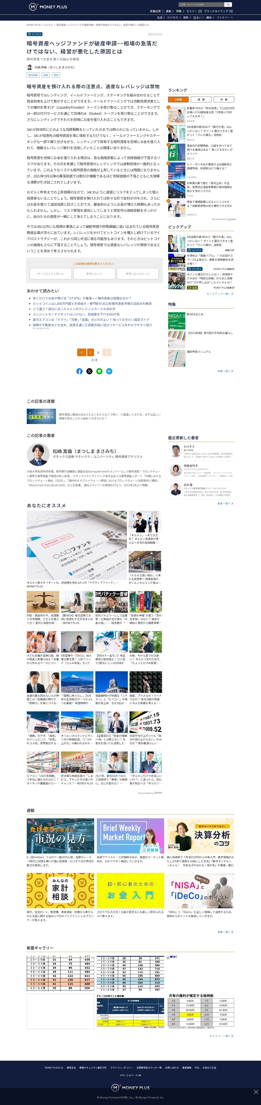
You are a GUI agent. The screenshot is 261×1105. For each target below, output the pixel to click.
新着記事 (155, 11)
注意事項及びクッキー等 (149, 1067)
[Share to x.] (89, 371)
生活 (159, 17)
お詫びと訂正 (209, 1067)
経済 (56, 75)
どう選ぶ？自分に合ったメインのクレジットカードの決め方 (74, 309)
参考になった (94, 273)
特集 (179, 11)
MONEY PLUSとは (54, 1067)
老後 (185, 17)
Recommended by (146, 793)
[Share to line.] (99, 371)
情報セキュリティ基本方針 (93, 1067)
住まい (197, 17)
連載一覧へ (224, 932)
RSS (197, 1067)
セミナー (193, 11)
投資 (45, 75)
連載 (168, 11)
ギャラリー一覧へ (220, 1035)
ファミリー (223, 17)
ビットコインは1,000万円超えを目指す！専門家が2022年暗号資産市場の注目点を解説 (92, 303)
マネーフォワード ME (130, 1075)
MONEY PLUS (34, 24)
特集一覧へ (224, 371)
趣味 (209, 17)
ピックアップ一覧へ (219, 293)
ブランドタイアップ (218, 11)
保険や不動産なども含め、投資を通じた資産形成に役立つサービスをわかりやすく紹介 (92, 325)
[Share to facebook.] (79, 371)
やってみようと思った (50, 273)
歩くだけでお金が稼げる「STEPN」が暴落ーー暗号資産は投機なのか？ (82, 298)
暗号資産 (33, 75)
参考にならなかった (138, 273)
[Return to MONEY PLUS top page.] (48, 7)
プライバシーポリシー (121, 1067)
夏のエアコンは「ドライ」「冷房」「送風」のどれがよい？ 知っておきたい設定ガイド (91, 319)
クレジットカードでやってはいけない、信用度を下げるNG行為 (76, 314)
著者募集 (186, 1067)
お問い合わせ (172, 1067)
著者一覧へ (224, 503)
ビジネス (172, 17)
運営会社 (71, 1067)
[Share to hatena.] (109, 371)
